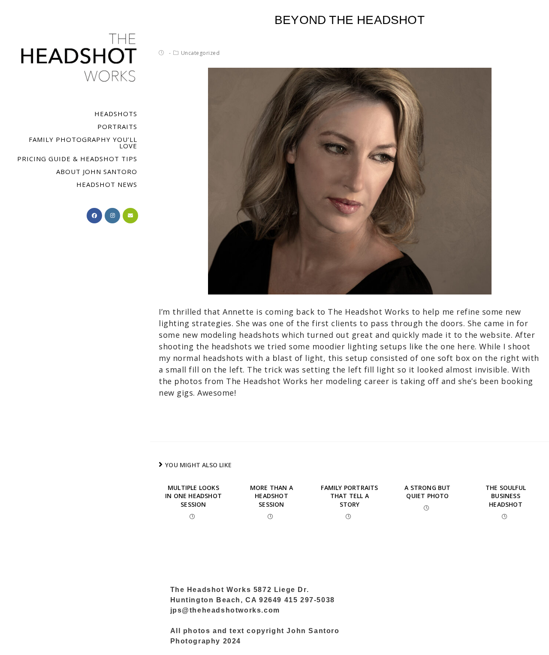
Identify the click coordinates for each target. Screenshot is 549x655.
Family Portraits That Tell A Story (349, 496)
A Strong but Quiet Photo (427, 492)
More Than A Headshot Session (271, 496)
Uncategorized (200, 53)
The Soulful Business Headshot (506, 496)
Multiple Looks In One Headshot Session (193, 496)
